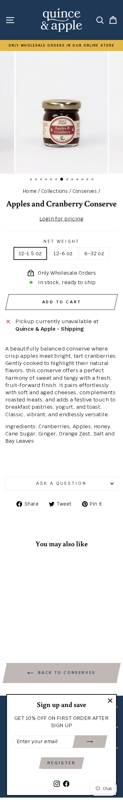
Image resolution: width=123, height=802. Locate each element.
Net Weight (61, 241)
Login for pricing (61, 218)
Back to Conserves (66, 672)
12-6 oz (63, 253)
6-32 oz (94, 253)
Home (30, 191)
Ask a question (61, 483)
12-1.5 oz (30, 253)
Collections (54, 191)
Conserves (85, 191)
